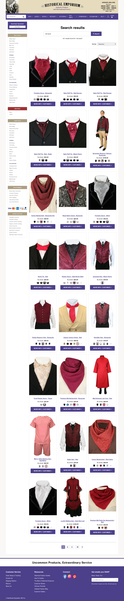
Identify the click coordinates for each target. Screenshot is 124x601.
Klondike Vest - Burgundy (102, 337)
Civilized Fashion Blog (41, 589)
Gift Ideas (11, 49)
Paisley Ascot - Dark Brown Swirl (72, 276)
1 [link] (63, 547)
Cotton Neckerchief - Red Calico (102, 459)
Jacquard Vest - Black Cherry (102, 276)
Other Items (12, 102)
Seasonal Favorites (13, 43)
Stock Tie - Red (43, 276)
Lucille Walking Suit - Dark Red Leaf (72, 521)
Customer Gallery (39, 591)
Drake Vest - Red (72, 459)
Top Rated (11, 47)
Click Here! (17, 26)
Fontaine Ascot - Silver (102, 215)
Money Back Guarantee (15, 191)
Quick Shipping (12, 197)
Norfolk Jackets (13, 232)
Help (102, 16)
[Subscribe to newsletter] (116, 580)
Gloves (11, 93)
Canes (10, 91)
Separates (11, 64)
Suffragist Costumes (14, 217)
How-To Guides (39, 578)
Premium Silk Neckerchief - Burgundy (72, 398)
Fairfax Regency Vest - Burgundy (43, 337)
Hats (10, 75)
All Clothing (11, 57)
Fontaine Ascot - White (43, 521)
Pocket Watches (13, 87)
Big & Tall (11, 45)
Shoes (44, 16)
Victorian (62, 16)
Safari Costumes (13, 226)
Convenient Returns (14, 202)
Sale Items (11, 52)
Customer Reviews (13, 193)
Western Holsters (13, 85)
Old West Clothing (13, 219)
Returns (8, 583)
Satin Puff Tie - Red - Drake (43, 154)
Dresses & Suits (13, 147)
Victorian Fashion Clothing (15, 221)
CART (112, 16)
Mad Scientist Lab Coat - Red (102, 398)
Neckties (11, 77)
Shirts (10, 70)
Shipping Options (11, 581)
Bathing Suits (12, 100)
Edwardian (82, 16)
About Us (8, 586)
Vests (10, 68)
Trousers (11, 72)
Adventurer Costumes (14, 230)
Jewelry (11, 170)
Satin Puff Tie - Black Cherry (72, 154)
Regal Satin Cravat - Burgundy (73, 215)
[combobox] (67, 34)
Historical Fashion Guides (42, 575)
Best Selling (12, 41)
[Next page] (82, 547)
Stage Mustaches (13, 98)
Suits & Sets (12, 62)
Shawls (11, 174)
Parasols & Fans (13, 176)
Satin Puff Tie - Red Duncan (73, 93)
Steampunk (93, 16)
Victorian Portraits (39, 586)
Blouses (11, 151)
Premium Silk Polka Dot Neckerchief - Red (102, 521)
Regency (53, 16)
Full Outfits (11, 59)
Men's (10, 112)
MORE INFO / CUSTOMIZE (42, 104)
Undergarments (13, 166)
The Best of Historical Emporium (44, 581)
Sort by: (94, 44)
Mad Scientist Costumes (15, 228)
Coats (10, 66)
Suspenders (12, 89)
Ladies (36, 16)
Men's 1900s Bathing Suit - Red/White (43, 459)
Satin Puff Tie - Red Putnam (102, 93)
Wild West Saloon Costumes (16, 234)
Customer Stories (39, 583)
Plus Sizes (11, 130)
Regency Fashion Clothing (15, 223)
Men (29, 16)
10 (77, 547)
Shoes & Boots (12, 79)
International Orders (14, 199)
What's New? (12, 39)
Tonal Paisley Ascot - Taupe (43, 398)
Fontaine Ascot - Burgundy (43, 93)
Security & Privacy (13, 195)
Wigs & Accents (13, 168)
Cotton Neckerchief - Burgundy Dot (43, 215)
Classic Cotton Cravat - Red (72, 337)
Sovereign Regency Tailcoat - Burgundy (102, 154)
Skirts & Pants (12, 156)
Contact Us (9, 578)
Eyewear (11, 96)
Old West (71, 16)
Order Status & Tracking (13, 575)
